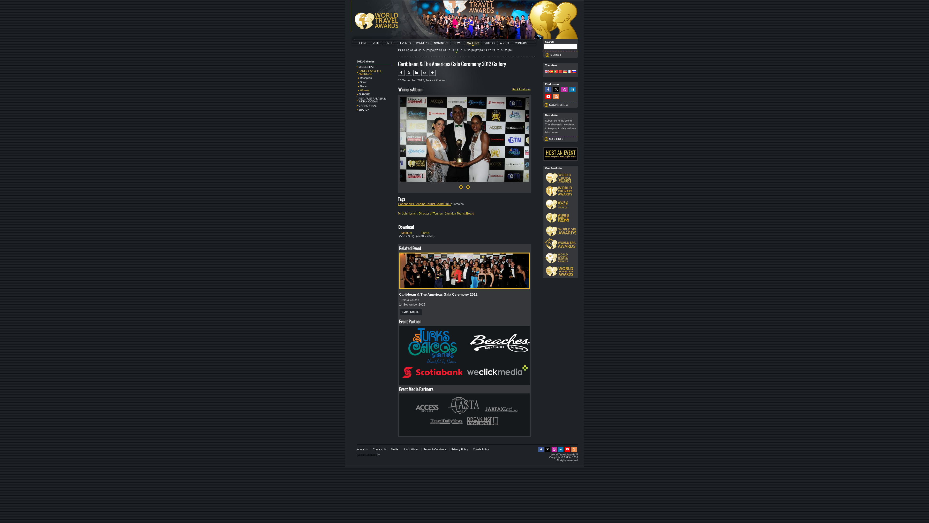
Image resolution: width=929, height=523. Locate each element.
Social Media (558, 104)
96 (403, 50)
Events (405, 43)
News (457, 43)
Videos (489, 43)
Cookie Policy (481, 449)
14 (465, 50)
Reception (366, 78)
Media (394, 449)
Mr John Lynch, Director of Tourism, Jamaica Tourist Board (436, 213)
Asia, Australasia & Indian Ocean (372, 100)
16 (473, 50)
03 (420, 50)
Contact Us (379, 449)
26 (510, 50)
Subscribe (556, 139)
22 (493, 50)
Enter (390, 43)
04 (424, 50)
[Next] (464, 183)
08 (440, 50)
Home (363, 43)
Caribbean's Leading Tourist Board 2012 (424, 204)
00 (407, 50)
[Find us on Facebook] (548, 89)
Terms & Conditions (435, 449)
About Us (362, 449)
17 (477, 50)
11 (452, 50)
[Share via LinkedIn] (417, 73)
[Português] (556, 72)
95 (399, 50)
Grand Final (367, 105)
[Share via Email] (425, 73)
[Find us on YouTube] (548, 97)
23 (497, 50)
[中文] (560, 72)
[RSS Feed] (556, 97)
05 (428, 50)
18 (481, 50)
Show (363, 82)
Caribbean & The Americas (370, 72)
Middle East (367, 66)
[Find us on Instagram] (564, 89)
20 (489, 50)
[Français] (570, 72)
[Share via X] (409, 73)
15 (469, 50)
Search (364, 109)
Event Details (410, 312)
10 (448, 50)
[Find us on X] (556, 89)
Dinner (364, 86)
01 (411, 50)
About (504, 43)
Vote (376, 43)
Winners (422, 43)
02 (415, 50)
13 (460, 50)
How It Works (411, 449)
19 (485, 50)
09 (444, 50)
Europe (364, 94)
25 (506, 50)
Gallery (473, 43)
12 (456, 50)
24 (502, 50)
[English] (547, 72)
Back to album (521, 89)
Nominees (441, 43)
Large (425, 233)
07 (436, 50)
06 (432, 50)
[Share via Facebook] (401, 73)
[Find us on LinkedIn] (572, 89)
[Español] (551, 72)
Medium (406, 233)
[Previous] (460, 188)
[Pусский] (574, 72)
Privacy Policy (459, 449)
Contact (521, 43)
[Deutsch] (565, 72)
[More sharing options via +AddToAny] (432, 73)
